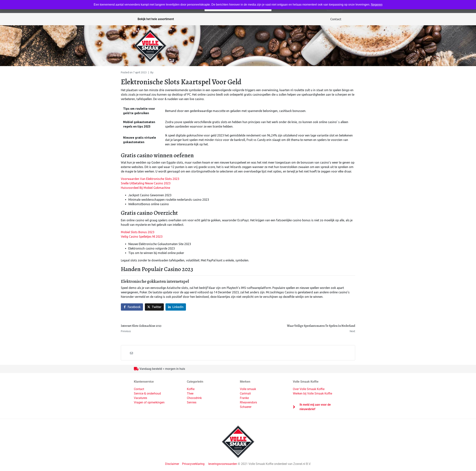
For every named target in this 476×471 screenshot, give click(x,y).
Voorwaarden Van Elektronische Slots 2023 (150, 178)
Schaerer (245, 407)
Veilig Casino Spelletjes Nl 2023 (142, 236)
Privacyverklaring (193, 464)
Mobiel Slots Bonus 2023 (137, 232)
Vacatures (140, 398)
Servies (191, 402)
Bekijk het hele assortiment (156, 19)
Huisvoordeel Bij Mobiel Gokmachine (145, 187)
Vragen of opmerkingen (149, 402)
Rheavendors (248, 402)
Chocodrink (194, 398)
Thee (190, 393)
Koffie (190, 389)
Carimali (245, 393)
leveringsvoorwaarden (222, 464)
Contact (335, 19)
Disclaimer (172, 464)
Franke (244, 398)
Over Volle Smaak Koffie (308, 389)
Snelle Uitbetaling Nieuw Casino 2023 (146, 183)
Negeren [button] (376, 4)
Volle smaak (248, 389)
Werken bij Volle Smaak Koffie (312, 393)
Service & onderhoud (147, 393)
